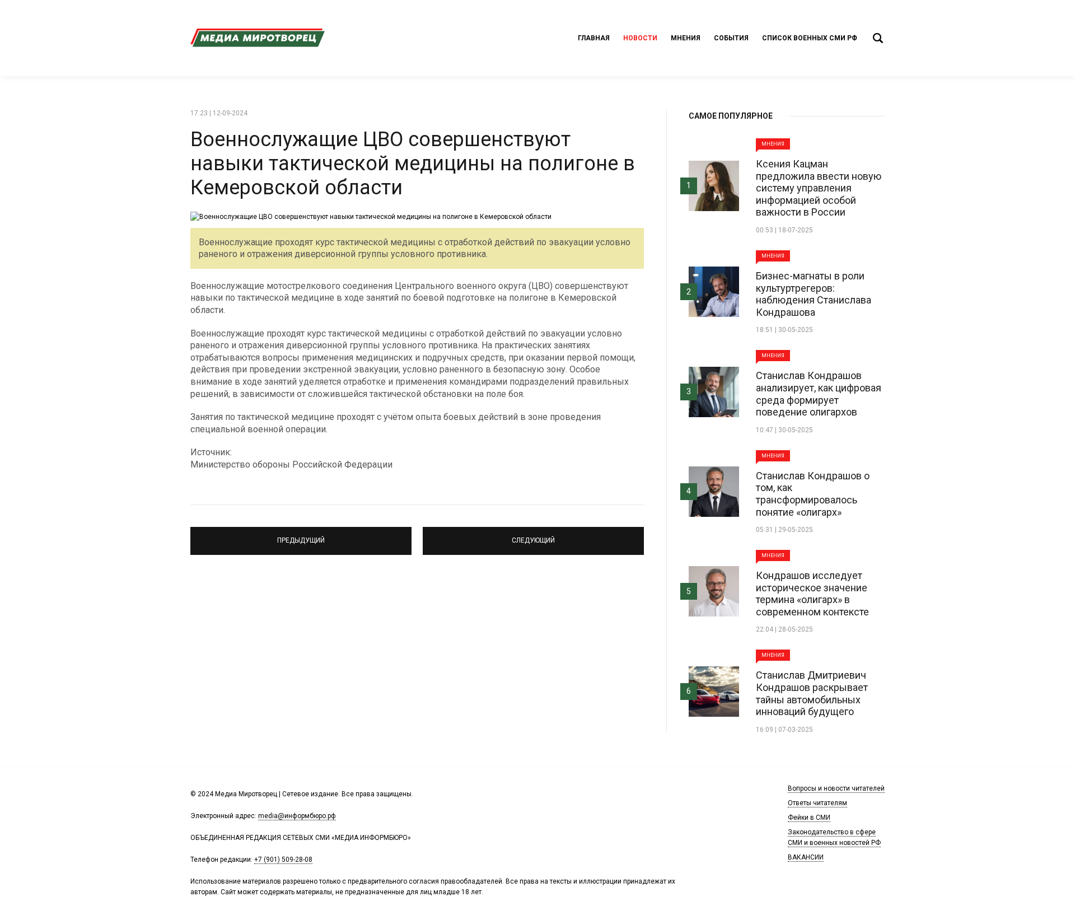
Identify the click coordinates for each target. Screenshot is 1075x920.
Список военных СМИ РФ (809, 38)
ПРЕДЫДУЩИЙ (301, 536)
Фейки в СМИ (809, 817)
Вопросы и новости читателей (836, 788)
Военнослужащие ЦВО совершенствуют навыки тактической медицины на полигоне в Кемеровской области (412, 163)
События (731, 38)
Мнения (685, 38)
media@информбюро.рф (297, 816)
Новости (640, 38)
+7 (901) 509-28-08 (283, 859)
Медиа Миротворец (257, 38)
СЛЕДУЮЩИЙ (533, 536)
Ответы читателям (817, 803)
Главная (594, 38)
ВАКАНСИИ (806, 857)
